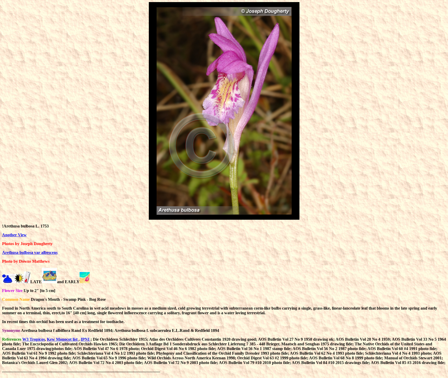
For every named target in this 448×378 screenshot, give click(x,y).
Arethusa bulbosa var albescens (30, 252)
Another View (14, 235)
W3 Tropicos (33, 339)
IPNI (85, 339)
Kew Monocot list (63, 339)
